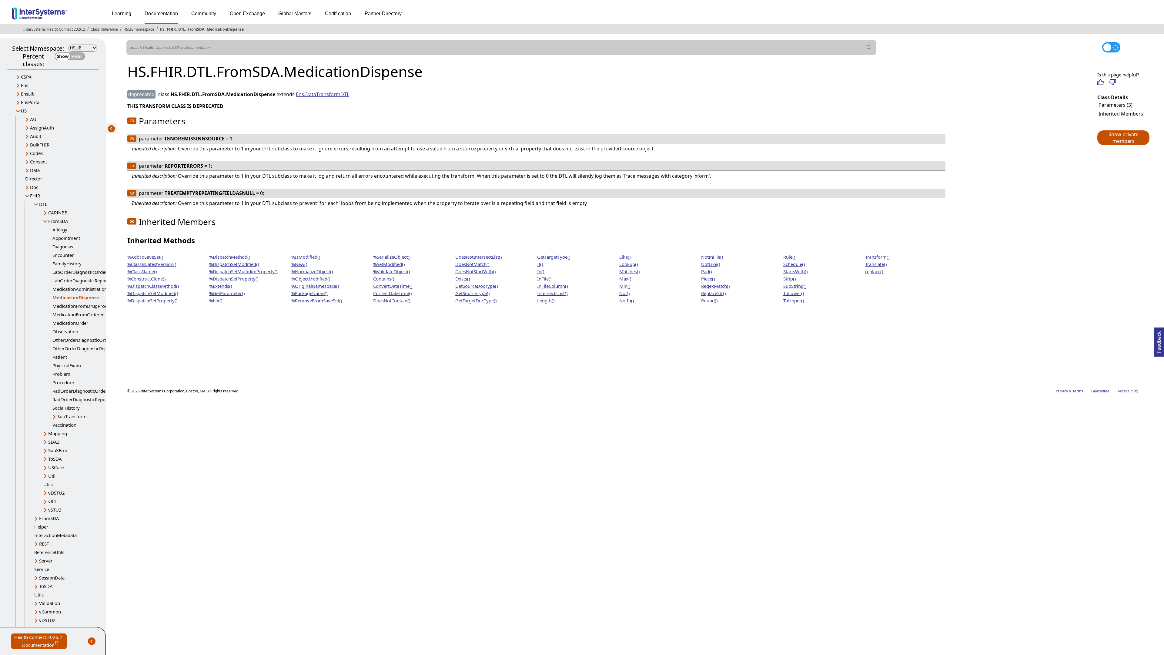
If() (540, 264)
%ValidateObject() (391, 271)
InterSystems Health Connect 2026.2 (54, 29)
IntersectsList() (552, 293)
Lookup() (628, 264)
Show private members (1124, 137)
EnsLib (28, 94)
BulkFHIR (39, 145)
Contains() (383, 279)
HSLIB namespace (138, 29)
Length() (546, 300)
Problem (61, 374)
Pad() (706, 271)
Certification (338, 13)
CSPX (26, 77)
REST (44, 544)
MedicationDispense (225, 29)
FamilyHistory (67, 263)
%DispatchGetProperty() (152, 300)
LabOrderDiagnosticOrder (79, 272)
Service (41, 569)
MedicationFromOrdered (78, 314)
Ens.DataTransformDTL (322, 94)
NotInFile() (712, 257)
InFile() (544, 279)
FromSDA (196, 29)
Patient (59, 357)
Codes (36, 153)
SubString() (795, 286)
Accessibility (1128, 391)
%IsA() (215, 300)
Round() (709, 300)
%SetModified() (389, 264)
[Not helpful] (1112, 82)
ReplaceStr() (713, 293)
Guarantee (1100, 391)
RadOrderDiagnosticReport (80, 399)
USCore (56, 467)
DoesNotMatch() (472, 264)
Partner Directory (383, 13)
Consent (38, 162)
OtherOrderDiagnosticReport (82, 348)
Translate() (876, 264)
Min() (624, 286)
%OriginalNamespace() (315, 286)
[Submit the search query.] (869, 47)
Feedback (1159, 340)
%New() (299, 264)
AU (33, 119)
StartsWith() (795, 271)
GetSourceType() (472, 293)
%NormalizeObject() (312, 271)
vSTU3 (55, 510)
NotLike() (710, 264)
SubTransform (72, 416)
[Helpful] (1100, 82)
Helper (41, 527)
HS (162, 29)
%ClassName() (142, 271)
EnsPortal (31, 102)
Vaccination (64, 425)
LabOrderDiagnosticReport (80, 280)
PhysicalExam (66, 365)
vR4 (52, 501)
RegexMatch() (715, 286)
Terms (1077, 391)
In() (540, 271)
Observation (65, 331)
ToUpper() (793, 300)
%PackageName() (309, 293)
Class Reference (104, 29)
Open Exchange (247, 13)
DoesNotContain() (391, 300)
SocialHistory (66, 408)
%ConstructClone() (146, 279)
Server (45, 561)
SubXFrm (57, 450)
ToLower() (793, 293)
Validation (49, 603)
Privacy (1062, 391)
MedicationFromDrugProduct (83, 306)
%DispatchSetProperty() (234, 279)
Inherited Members (1121, 113)
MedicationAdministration (79, 289)
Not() (624, 293)
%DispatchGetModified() (152, 293)
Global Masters (294, 13)
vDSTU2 (56, 493)
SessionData (52, 578)
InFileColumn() (552, 286)
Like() (625, 257)
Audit (35, 136)
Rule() (789, 257)
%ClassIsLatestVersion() (151, 264)
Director (33, 179)
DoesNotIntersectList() (478, 257)
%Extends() (220, 286)
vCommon (50, 612)
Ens (24, 85)
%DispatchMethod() (229, 257)
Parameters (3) (1115, 105)
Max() (625, 279)
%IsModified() (305, 257)
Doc (34, 187)
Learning (121, 13)
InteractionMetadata (55, 535)
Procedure (63, 382)
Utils (48, 484)
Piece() (708, 279)
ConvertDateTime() (393, 286)
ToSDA (55, 459)
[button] (1123, 137)
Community (203, 13)
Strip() (789, 279)
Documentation (161, 13)
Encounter (63, 255)
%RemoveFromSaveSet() (316, 300)
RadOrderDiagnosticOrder (79, 391)
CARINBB (58, 213)
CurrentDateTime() (392, 293)
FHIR (171, 29)
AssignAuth (42, 128)
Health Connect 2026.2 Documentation (40, 641)
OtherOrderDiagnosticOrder (82, 340)
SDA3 (54, 442)
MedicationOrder (70, 323)
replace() (874, 271)
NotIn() (626, 300)
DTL (181, 29)
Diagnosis (62, 247)
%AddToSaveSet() (145, 257)
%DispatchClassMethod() (153, 286)
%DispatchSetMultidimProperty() (243, 271)
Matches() (629, 271)
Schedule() (794, 264)
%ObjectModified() (310, 279)
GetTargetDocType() (476, 300)
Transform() (877, 257)
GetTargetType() (553, 257)
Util (51, 476)
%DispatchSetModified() (234, 264)
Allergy (59, 230)
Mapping (57, 433)
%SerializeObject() (392, 257)
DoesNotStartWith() (475, 271)
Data (35, 170)
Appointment (66, 238)
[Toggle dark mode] (1111, 47)
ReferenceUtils (49, 552)
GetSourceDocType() (476, 286)
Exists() (462, 279)
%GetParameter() (227, 293)
